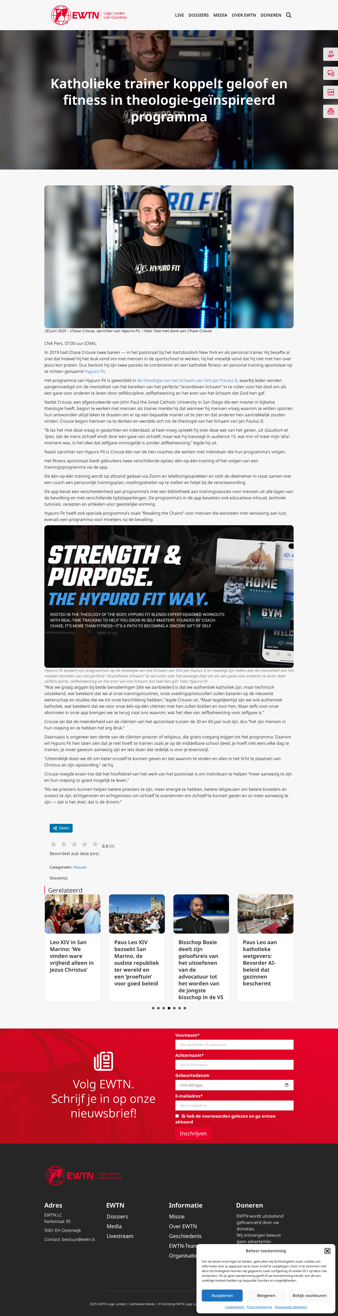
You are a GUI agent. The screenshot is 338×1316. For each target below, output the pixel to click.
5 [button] (174, 1008)
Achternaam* (189, 1055)
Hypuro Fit (94, 371)
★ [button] (53, 843)
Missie (177, 1216)
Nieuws (80, 867)
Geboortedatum (192, 1075)
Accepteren (222, 1295)
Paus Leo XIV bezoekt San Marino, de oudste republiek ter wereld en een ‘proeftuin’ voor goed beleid (86, 963)
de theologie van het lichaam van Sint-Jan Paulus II (187, 380)
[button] (327, 1251)
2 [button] (158, 1008)
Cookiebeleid (234, 1307)
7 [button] (185, 1008)
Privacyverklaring (259, 1307)
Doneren (271, 15)
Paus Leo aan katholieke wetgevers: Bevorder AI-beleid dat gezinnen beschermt (209, 963)
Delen (64, 827)
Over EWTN (244, 15)
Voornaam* (187, 1035)
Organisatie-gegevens (291, 1307)
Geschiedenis (185, 1236)
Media (220, 15)
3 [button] (163, 1008)
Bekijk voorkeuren (310, 1295)
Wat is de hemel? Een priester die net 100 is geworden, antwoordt (279, 956)
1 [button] (153, 1008)
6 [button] (179, 1008)
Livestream (120, 1236)
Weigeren (266, 1295)
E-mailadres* (189, 1096)
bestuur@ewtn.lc (78, 1239)
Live (179, 15)
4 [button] (169, 1008)
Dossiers (199, 15)
